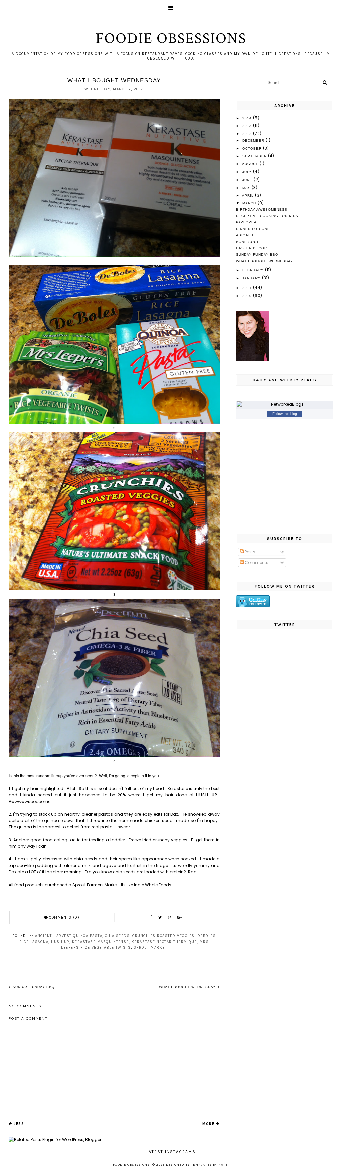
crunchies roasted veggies (163, 936)
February (253, 270)
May (247, 188)
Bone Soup (248, 242)
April (248, 195)
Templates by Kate (209, 1165)
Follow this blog (284, 414)
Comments (256, 562)
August (251, 164)
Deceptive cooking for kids (267, 216)
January (252, 278)
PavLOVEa (246, 222)
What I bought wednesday (188, 987)
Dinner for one (253, 229)
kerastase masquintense (100, 942)
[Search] (325, 82)
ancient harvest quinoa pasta (68, 936)
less (19, 1124)
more (208, 1124)
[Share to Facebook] (152, 918)
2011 (247, 288)
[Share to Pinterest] (170, 918)
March (250, 203)
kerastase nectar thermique (164, 942)
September (255, 156)
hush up (60, 942)
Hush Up (206, 795)
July (247, 172)
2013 (247, 126)
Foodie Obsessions (171, 38)
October (252, 148)
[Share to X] (160, 918)
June (248, 180)
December (254, 140)
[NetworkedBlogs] (285, 404)
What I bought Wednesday (264, 261)
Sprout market (150, 947)
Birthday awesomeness (261, 209)
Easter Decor (251, 248)
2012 (247, 134)
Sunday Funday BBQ (33, 987)
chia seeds (117, 936)
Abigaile (245, 235)
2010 (247, 296)
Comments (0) (64, 917)
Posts (249, 552)
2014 (247, 118)
